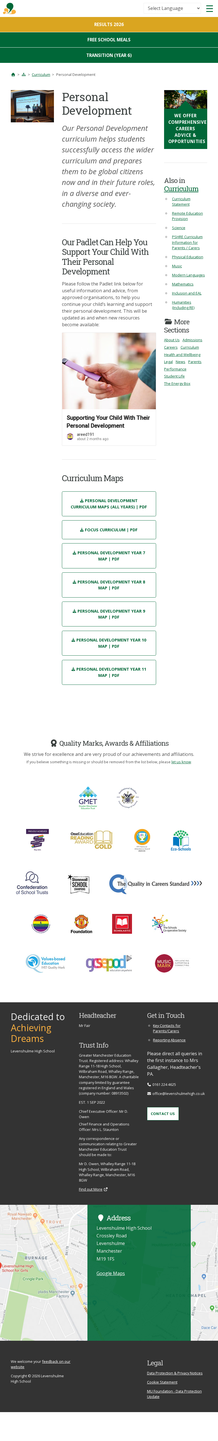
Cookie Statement (162, 1382)
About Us (172, 339)
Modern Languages (188, 275)
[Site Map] (23, 74)
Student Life (174, 376)
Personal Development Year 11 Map (111, 672)
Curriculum (41, 74)
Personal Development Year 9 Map (111, 614)
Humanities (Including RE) (183, 305)
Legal (168, 361)
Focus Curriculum (111, 529)
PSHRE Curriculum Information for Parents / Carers (187, 242)
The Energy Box (177, 383)
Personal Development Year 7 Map (111, 556)
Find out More (90, 1189)
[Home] (13, 74)
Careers (171, 347)
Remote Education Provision (187, 216)
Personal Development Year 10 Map (111, 643)
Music (177, 265)
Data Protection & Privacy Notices (175, 1373)
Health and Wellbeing (182, 354)
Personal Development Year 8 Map (111, 585)
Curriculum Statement (181, 201)
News (180, 361)
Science (178, 227)
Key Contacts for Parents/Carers (167, 1028)
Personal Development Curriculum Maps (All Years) (109, 504)
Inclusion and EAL (187, 293)
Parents (195, 361)
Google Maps (111, 1273)
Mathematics (183, 284)
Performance (175, 369)
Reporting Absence (169, 1040)
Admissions (192, 339)
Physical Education (187, 256)
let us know (181, 761)
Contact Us (163, 1113)
